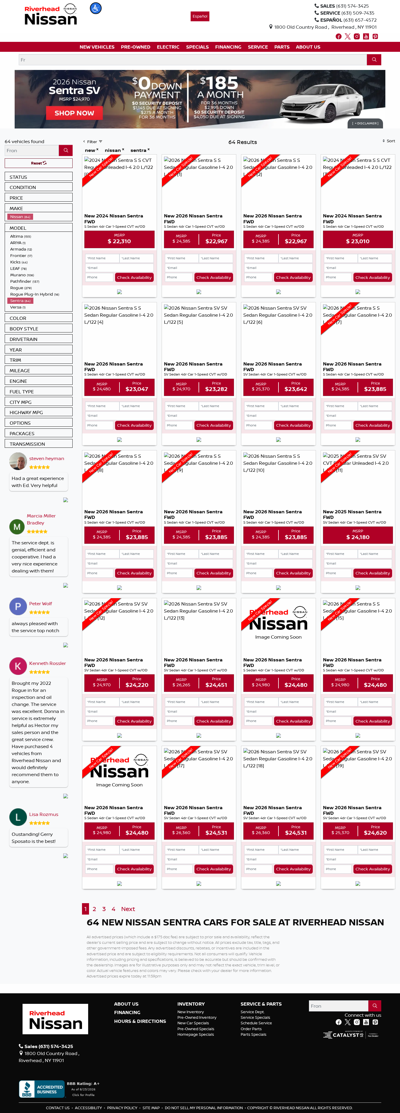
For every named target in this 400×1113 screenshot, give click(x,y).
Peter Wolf (40, 603)
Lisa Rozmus (43, 814)
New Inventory (190, 1011)
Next (128, 909)
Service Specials (255, 1017)
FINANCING (127, 1012)
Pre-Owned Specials (195, 1028)
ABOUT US (126, 1004)
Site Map (151, 1107)
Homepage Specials (195, 1034)
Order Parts (251, 1028)
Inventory (191, 1004)
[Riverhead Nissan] (50, 13)
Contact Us (58, 1107)
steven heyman (46, 458)
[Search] (374, 59)
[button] (96, 8)
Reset (37, 163)
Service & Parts (261, 1004)
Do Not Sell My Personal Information (204, 1107)
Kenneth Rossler (47, 663)
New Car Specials (193, 1022)
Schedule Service (256, 1022)
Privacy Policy (122, 1107)
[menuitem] (39, 216)
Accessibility (89, 1107)
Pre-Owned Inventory (196, 1017)
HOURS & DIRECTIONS (140, 1021)
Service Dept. (253, 1011)
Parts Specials (253, 1034)
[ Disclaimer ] (365, 123)
